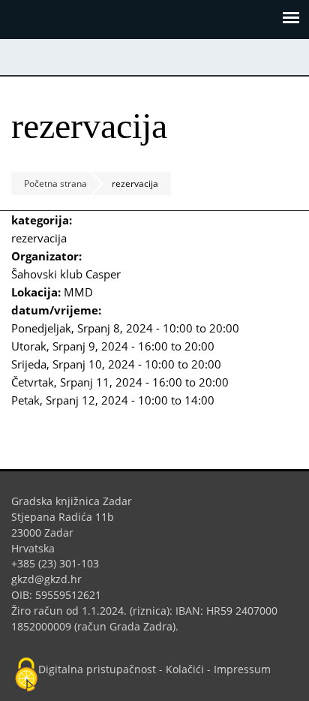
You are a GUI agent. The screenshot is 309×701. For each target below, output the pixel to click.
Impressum (242, 669)
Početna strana (55, 183)
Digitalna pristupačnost (97, 669)
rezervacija (39, 237)
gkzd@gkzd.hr (52, 579)
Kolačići (185, 669)
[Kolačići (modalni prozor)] (26, 675)
